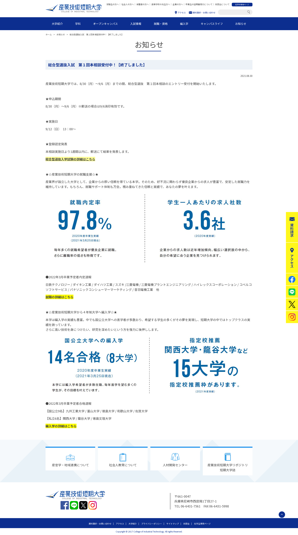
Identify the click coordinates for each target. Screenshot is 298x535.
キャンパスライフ (212, 24)
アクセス (182, 12)
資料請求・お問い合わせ (204, 12)
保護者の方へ (142, 4)
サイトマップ (172, 523)
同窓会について (222, 4)
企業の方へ (178, 4)
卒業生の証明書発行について (199, 4)
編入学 (184, 24)
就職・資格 (161, 24)
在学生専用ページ (202, 523)
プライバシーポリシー (151, 523)
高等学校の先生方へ (160, 4)
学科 (78, 24)
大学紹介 (57, 24)
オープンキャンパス (105, 24)
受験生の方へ (112, 4)
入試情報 (135, 24)
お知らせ (240, 24)
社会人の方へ (127, 4)
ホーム (49, 34)
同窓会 (186, 523)
